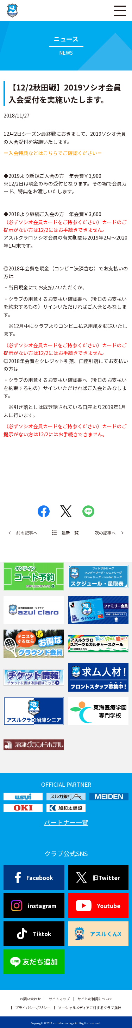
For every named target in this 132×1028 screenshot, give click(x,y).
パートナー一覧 (66, 822)
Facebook (39, 877)
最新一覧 (70, 533)
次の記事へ (105, 533)
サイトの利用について (95, 998)
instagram (42, 905)
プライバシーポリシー (32, 1007)
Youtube (108, 905)
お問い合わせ (30, 998)
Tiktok (42, 933)
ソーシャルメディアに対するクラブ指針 (89, 1007)
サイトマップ (59, 998)
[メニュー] (119, 10)
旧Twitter (106, 877)
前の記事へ (26, 533)
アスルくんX (105, 933)
